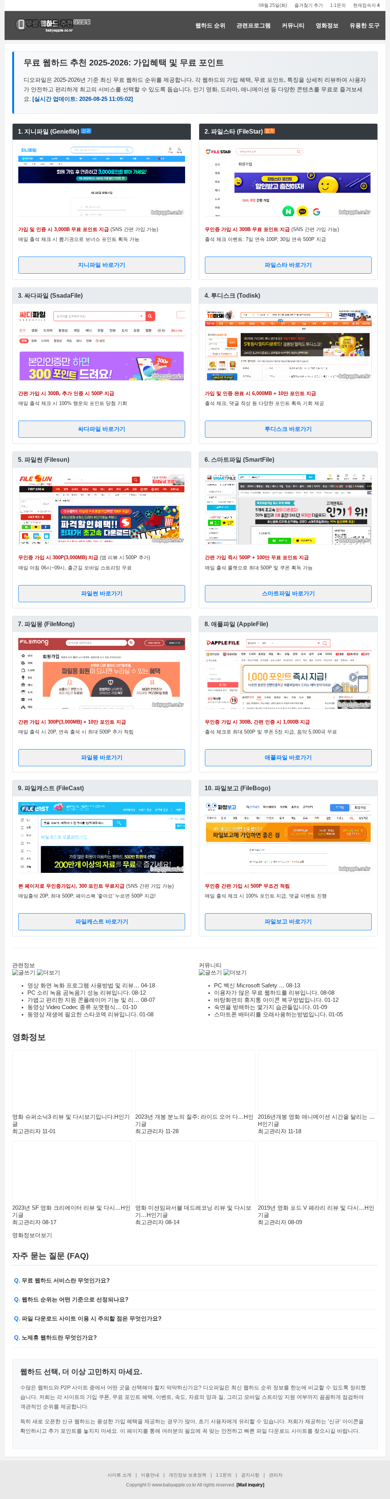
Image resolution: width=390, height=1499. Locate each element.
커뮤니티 (293, 25)
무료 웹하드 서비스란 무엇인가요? (66, 1280)
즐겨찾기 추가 (308, 5)
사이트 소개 (119, 1475)
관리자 (276, 1475)
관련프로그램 (254, 25)
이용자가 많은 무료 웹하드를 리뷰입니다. (266, 993)
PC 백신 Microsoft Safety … (249, 985)
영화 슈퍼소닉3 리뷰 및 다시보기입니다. (63, 1117)
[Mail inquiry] (250, 1485)
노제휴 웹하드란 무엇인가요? (59, 1338)
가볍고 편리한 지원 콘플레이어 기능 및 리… (83, 1000)
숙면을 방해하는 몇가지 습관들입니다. (263, 1007)
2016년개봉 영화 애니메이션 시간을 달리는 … (316, 1117)
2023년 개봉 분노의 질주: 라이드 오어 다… (189, 1117)
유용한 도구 (365, 25)
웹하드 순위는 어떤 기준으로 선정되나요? (75, 1299)
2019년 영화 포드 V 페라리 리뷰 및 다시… (311, 1208)
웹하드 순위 (210, 25)
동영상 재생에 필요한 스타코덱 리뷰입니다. (82, 1014)
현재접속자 (366, 5)
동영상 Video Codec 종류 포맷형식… (74, 1007)
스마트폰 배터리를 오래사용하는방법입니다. (270, 1014)
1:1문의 (338, 5)
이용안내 (150, 1475)
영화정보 (327, 25)
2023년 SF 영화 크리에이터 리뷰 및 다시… (66, 1208)
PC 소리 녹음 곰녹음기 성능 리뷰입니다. (78, 993)
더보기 (32, 1235)
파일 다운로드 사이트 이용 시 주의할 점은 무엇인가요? (91, 1319)
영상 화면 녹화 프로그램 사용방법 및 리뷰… (83, 985)
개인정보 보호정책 (187, 1475)
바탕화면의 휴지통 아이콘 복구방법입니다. (268, 1000)
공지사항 (250, 1475)
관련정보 (23, 965)
